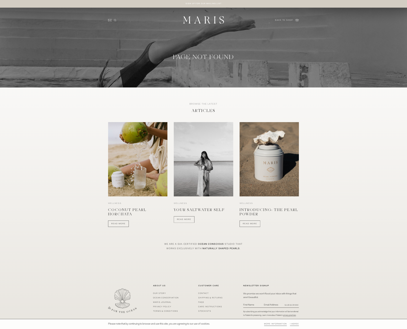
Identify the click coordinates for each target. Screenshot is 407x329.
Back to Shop (284, 20)
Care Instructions (210, 307)
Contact (203, 293)
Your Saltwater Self (199, 210)
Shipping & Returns (210, 298)
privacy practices (289, 315)
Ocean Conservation (166, 298)
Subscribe (292, 305)
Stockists (204, 311)
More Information (275, 324)
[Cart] (297, 20)
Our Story (159, 293)
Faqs (201, 302)
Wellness (114, 203)
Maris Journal (162, 302)
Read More (118, 224)
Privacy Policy (162, 307)
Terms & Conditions (165, 311)
